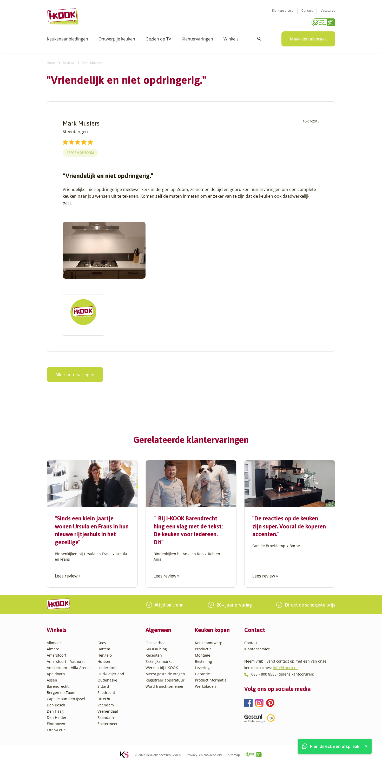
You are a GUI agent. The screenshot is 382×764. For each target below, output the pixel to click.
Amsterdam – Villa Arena (68, 667)
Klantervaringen (197, 39)
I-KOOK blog (156, 648)
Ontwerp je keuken (116, 39)
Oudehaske (107, 680)
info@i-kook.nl (285, 667)
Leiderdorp (107, 667)
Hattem (103, 648)
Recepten (154, 655)
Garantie (202, 673)
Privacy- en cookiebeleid (204, 755)
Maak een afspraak (308, 39)
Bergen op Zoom (80, 152)
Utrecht (103, 698)
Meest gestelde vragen (165, 673)
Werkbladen (205, 686)
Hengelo (104, 655)
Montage (202, 655)
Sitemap (234, 755)
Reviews (69, 62)
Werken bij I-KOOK (162, 667)
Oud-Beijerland (110, 673)
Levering (202, 667)
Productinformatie (211, 680)
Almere (53, 648)
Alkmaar (54, 642)
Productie (203, 648)
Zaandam (105, 717)
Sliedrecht (106, 692)
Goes (101, 642)
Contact (307, 10)
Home (51, 62)
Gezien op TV (158, 39)
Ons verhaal (156, 642)
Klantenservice (282, 10)
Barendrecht (58, 686)
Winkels (231, 39)
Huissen (104, 661)
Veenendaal (107, 711)
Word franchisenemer (165, 686)
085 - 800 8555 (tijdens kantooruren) (282, 674)
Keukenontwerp (208, 642)
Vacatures (328, 10)
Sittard (103, 686)
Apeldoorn (56, 673)
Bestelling (203, 661)
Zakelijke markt (159, 661)
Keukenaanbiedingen (67, 39)
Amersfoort (56, 655)
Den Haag (55, 711)
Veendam (105, 705)
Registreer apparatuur (165, 680)
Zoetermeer (107, 723)
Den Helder (57, 717)
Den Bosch (56, 705)
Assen (52, 680)
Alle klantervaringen (74, 374)
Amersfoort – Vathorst (66, 661)
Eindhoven (56, 723)
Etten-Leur (56, 729)
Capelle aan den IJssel (66, 698)
